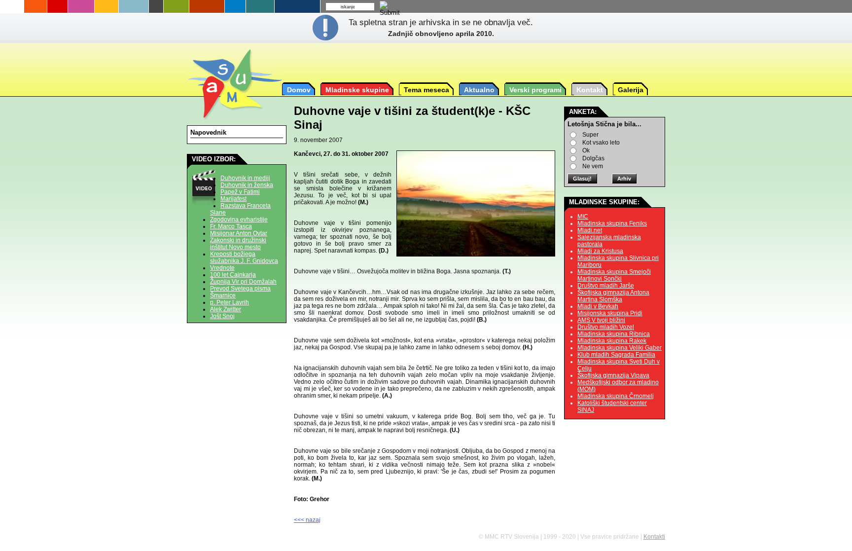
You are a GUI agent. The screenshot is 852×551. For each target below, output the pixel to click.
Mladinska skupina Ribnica (613, 334)
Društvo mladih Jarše (605, 285)
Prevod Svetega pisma (240, 288)
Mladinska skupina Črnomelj (615, 396)
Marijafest (233, 198)
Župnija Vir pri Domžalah (243, 281)
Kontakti (654, 536)
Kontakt (589, 90)
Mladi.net (589, 230)
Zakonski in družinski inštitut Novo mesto (238, 244)
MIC (582, 216)
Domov (299, 90)
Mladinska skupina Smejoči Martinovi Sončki (614, 275)
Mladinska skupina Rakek (611, 340)
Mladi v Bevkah (597, 306)
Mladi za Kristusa (600, 251)
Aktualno (479, 90)
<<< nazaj (307, 519)
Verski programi (535, 90)
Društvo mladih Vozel (605, 327)
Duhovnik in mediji (245, 178)
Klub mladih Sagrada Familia (616, 354)
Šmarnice (223, 295)
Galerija (630, 90)
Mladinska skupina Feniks (612, 223)
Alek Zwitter (225, 309)
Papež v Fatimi (240, 191)
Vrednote (222, 267)
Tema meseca (426, 90)
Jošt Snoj (222, 316)
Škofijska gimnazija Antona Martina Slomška (613, 296)
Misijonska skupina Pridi (609, 313)
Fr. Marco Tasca (231, 226)
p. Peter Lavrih (229, 302)
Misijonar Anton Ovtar (238, 233)
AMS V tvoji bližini (601, 320)
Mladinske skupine (357, 90)
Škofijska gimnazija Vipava (613, 375)
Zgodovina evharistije (239, 219)
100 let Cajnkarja (233, 274)
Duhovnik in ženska (246, 185)
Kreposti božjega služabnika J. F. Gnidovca (244, 257)
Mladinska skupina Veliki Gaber (619, 347)
